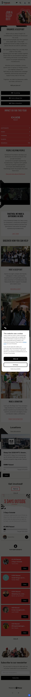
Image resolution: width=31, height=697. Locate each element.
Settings (15, 365)
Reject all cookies (15, 368)
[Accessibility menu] (29, 695)
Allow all (15, 359)
